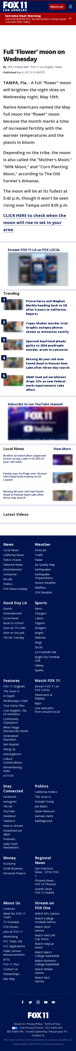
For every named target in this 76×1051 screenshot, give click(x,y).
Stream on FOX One (44, 905)
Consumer (10, 574)
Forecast (40, 550)
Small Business (13, 868)
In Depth (9, 696)
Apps (38, 703)
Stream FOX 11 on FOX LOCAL (47, 688)
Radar (39, 560)
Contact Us (10, 969)
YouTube (9, 811)
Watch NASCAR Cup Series (45, 937)
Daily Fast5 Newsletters (11, 845)
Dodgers (40, 628)
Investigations (12, 754)
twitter (30, 1002)
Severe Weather (45, 583)
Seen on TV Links (14, 628)
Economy (9, 863)
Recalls (7, 579)
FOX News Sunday (15, 589)
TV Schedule (11, 922)
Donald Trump (44, 801)
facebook (22, 1002)
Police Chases (12, 560)
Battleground (43, 821)
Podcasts (9, 839)
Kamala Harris (44, 816)
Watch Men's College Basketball (47, 954)
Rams (38, 608)
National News (13, 564)
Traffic (39, 555)
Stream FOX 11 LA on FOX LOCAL (34, 250)
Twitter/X (9, 821)
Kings (38, 642)
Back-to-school (13, 623)
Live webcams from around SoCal (47, 710)
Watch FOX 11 (47, 680)
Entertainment (12, 569)
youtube (46, 1002)
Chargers (41, 613)
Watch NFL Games (47, 913)
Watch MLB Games (42, 928)
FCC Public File (12, 941)
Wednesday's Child (15, 701)
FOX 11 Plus (11, 964)
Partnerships (11, 974)
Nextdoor (9, 816)
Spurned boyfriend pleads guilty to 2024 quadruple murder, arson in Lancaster (47, 345)
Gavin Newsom (45, 811)
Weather (43, 544)
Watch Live (56, 6)
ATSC (6, 959)
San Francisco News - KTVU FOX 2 (47, 872)
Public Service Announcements (14, 953)
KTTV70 (8, 776)
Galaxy (39, 665)
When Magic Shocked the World (15, 729)
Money (9, 857)
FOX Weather (43, 592)
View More (62, 449)
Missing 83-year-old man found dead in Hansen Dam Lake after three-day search (48, 363)
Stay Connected (13, 788)
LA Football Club (45, 652)
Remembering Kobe (12, 769)
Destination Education (10, 737)
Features (11, 680)
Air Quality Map (45, 564)
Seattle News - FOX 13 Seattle (44, 890)
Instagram (10, 801)
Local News (13, 448)
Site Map (9, 979)
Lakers (39, 618)
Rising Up (9, 749)
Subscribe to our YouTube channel (35, 404)
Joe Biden (41, 806)
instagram (38, 1002)
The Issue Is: (11, 691)
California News (13, 555)
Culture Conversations (12, 760)
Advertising (10, 936)
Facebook (9, 797)
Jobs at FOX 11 (13, 932)
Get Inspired (11, 744)
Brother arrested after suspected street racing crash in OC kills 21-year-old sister (24, 459)
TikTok (7, 806)
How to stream (13, 826)
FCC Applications (14, 946)
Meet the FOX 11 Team (14, 915)
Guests (7, 608)
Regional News (43, 860)
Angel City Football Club (47, 658)
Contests (9, 909)
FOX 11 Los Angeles (42, 67)
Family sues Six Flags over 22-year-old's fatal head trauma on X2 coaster (25, 476)
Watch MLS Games (42, 979)
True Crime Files (14, 706)
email (53, 1002)
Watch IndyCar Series (44, 945)
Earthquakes (43, 569)
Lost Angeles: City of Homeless (15, 712)
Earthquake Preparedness (44, 576)
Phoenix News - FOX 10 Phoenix (45, 882)
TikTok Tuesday (13, 637)
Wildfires (40, 587)
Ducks (39, 647)
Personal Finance (14, 873)
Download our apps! (12, 832)
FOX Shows (10, 927)
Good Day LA (15, 602)
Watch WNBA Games (44, 971)
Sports (41, 602)
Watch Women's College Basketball (47, 962)
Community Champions (10, 720)
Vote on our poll (13, 633)
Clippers (40, 623)
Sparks (39, 670)
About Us (11, 903)
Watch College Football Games (45, 920)
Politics (8, 584)
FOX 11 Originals (14, 686)
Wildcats (40, 637)
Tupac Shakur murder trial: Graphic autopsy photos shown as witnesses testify (47, 327)
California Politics (46, 792)
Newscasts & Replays (43, 696)
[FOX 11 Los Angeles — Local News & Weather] (15, 6)
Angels (39, 633)
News (59, 67)
